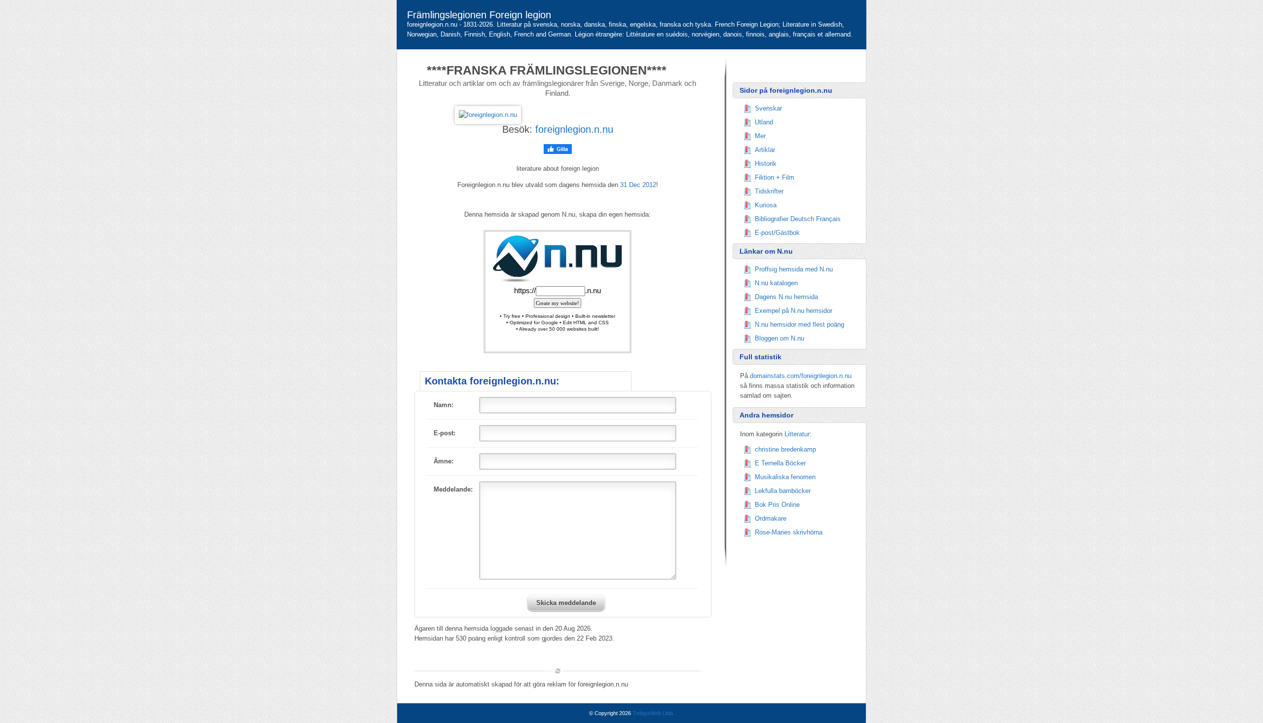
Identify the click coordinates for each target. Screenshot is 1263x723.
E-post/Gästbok (777, 232)
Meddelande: (453, 489)
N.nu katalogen (776, 283)
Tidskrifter (769, 191)
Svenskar (768, 108)
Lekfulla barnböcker (783, 491)
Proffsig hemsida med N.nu (794, 269)
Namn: (443, 405)
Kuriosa (766, 205)
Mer (760, 136)
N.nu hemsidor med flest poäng (799, 324)
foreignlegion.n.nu (574, 129)
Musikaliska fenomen (785, 477)
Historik (766, 163)
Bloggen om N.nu (779, 338)
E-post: (444, 433)
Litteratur (797, 434)
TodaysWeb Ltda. (653, 713)
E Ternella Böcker (780, 463)
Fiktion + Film (774, 177)
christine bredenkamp (785, 449)
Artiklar (765, 149)
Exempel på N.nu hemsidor (793, 310)
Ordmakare (770, 518)
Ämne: (443, 461)
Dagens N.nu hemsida (786, 297)
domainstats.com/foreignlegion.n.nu (801, 376)
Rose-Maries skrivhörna (788, 532)
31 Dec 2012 (638, 185)
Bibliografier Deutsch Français (798, 219)
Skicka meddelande (566, 603)
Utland (764, 122)
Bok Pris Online (777, 504)
